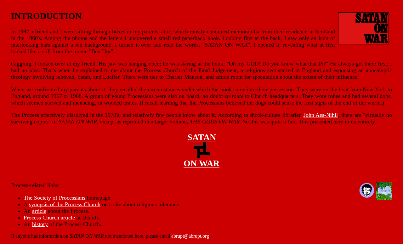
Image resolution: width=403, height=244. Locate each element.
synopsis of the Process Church (64, 204)
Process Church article (49, 217)
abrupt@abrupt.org (190, 236)
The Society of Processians (54, 198)
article (39, 211)
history (40, 224)
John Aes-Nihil (321, 115)
